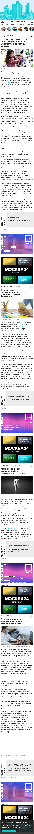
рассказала (13, 382)
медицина (3, 777)
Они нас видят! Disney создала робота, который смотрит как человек (19, 221)
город (8, 777)
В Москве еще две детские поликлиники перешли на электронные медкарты (19, 765)
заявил (17, 96)
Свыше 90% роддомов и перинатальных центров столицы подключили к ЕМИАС (19, 769)
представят (4, 207)
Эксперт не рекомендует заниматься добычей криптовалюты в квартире (18, 395)
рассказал (11, 528)
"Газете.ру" (22, 327)
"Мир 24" (3, 505)
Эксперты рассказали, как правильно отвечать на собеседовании (19, 400)
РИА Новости (5, 82)
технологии (3, 229)
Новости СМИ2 (5, 256)
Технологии (17, 36)
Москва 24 (17, 22)
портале (24, 656)
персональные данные (16, 824)
